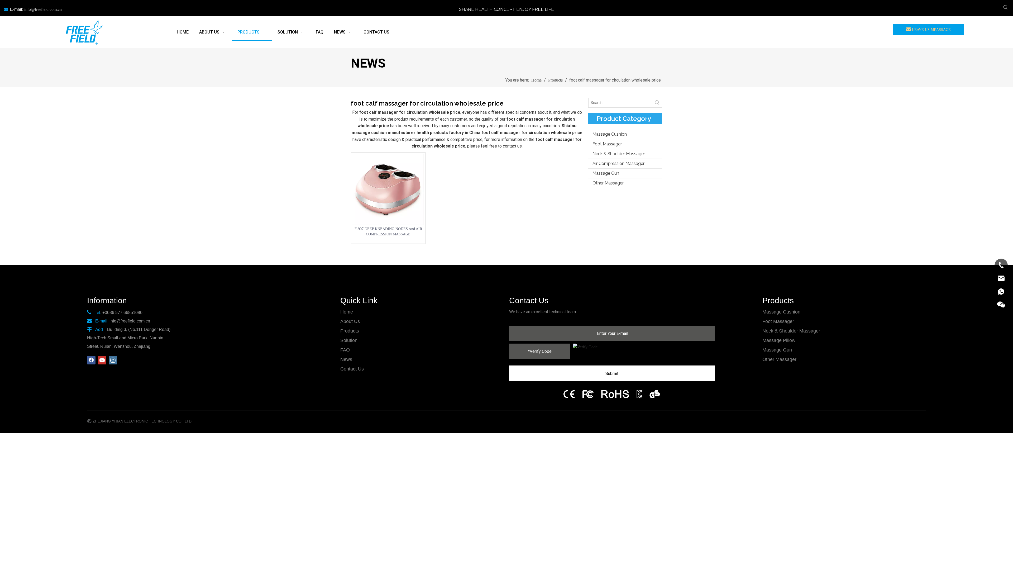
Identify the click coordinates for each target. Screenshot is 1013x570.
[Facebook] (91, 360)
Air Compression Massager (618, 163)
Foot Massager (607, 143)
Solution (348, 340)
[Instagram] (113, 360)
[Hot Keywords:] (1005, 7)
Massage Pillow (778, 340)
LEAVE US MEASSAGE (931, 30)
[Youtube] (102, 360)
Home (346, 312)
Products (349, 331)
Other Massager (608, 183)
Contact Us (352, 369)
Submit (611, 373)
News (346, 359)
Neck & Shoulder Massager (618, 153)
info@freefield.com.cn (43, 9)
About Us (350, 321)
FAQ (345, 350)
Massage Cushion (609, 134)
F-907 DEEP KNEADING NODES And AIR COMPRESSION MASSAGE (388, 231)
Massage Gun (605, 173)
